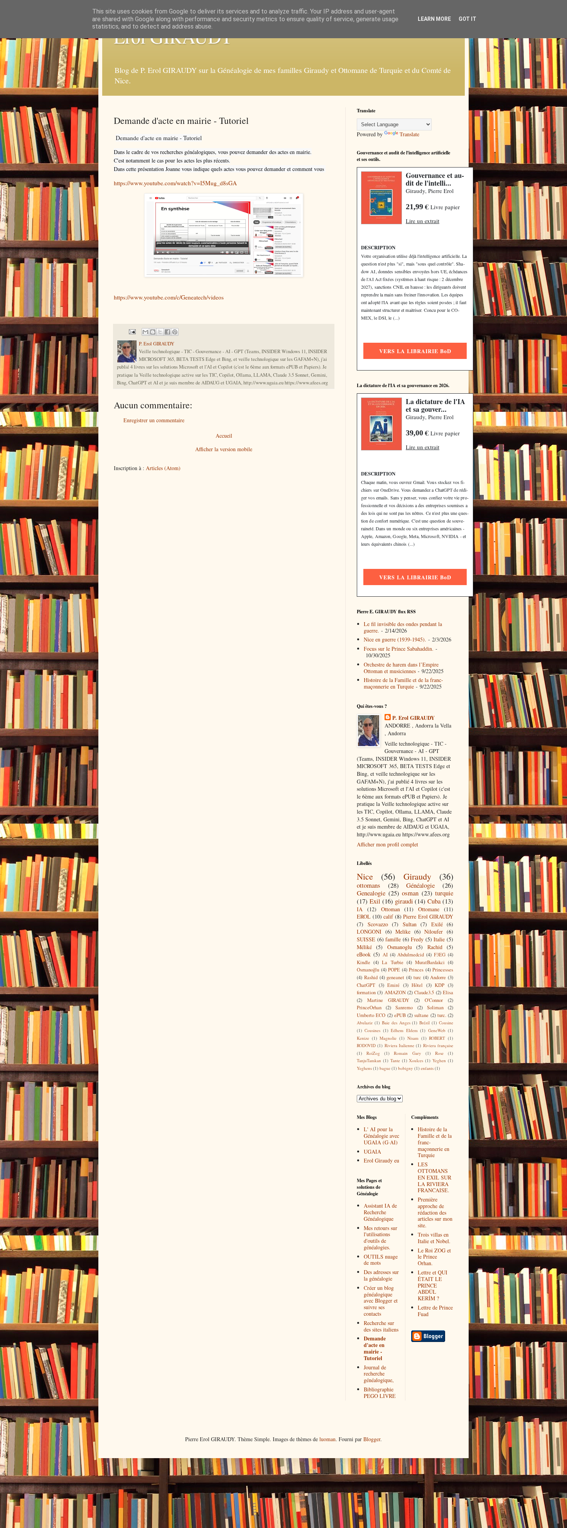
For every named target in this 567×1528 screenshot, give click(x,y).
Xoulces (416, 1060)
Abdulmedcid (410, 954)
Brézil (424, 1022)
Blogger (371, 1439)
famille (393, 939)
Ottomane (428, 909)
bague (385, 1068)
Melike (402, 931)
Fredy (417, 939)
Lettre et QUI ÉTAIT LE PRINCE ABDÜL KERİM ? (432, 1285)
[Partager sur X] (160, 332)
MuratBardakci (430, 962)
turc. (441, 1015)
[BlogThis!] (153, 332)
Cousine (446, 1022)
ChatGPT (366, 985)
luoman (327, 1439)
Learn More (434, 19)
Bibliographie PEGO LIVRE (380, 1392)
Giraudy (417, 876)
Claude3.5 (424, 992)
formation (366, 992)
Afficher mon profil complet (387, 844)
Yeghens (364, 1068)
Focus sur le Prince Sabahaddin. (399, 648)
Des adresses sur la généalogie (381, 1275)
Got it (467, 19)
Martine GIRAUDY (388, 1000)
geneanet (395, 977)
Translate (409, 134)
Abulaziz (365, 1022)
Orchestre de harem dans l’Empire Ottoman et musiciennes (401, 668)
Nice (365, 876)
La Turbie (392, 962)
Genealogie (371, 892)
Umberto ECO (371, 1015)
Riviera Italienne (399, 1045)
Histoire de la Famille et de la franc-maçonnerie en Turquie (403, 683)
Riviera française (438, 1045)
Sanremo (404, 1007)
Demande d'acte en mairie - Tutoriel (375, 1348)
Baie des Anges (396, 1022)
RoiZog (373, 1053)
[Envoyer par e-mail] (145, 332)
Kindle (363, 962)
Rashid (371, 977)
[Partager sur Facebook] (167, 332)
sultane (421, 1015)
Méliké (364, 947)
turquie (444, 892)
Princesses (442, 969)
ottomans (368, 885)
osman (410, 892)
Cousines (372, 1030)
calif (388, 916)
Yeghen (439, 1060)
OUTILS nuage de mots (381, 1260)
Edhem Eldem (404, 1030)
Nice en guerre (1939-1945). (395, 639)
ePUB (400, 1015)
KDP (439, 985)
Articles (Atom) (163, 468)
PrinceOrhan (369, 1007)
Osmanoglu (399, 947)
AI (385, 954)
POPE (394, 969)
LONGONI (369, 931)
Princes (416, 969)
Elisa (448, 992)
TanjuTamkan (369, 1060)
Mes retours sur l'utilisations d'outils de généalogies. (380, 1237)
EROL (364, 916)
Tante (395, 1060)
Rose (439, 1053)
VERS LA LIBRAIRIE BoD (415, 351)
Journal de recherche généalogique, (379, 1374)
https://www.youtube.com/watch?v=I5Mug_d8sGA (175, 183)
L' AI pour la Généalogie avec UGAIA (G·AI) (381, 1135)
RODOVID (366, 1045)
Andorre (438, 977)
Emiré (393, 985)
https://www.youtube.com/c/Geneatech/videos (169, 297)
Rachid (434, 947)
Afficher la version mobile (223, 449)
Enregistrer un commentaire (153, 420)
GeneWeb (437, 1030)
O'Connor (434, 1000)
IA (360, 909)
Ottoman (390, 909)
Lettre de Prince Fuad (435, 1311)
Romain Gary (407, 1053)
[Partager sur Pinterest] (175, 332)
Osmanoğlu (368, 969)
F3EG (440, 954)
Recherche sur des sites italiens (381, 1326)
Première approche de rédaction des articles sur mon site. (435, 1212)
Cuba (433, 901)
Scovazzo (378, 924)
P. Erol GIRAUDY (413, 718)
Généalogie (420, 885)
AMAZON (395, 992)
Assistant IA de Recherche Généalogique (380, 1212)
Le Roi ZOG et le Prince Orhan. (434, 1257)
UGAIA (372, 1151)
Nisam (412, 1038)
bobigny (405, 1068)
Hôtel (417, 985)
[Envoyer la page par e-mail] (132, 331)
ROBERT (437, 1038)
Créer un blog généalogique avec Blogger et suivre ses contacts (381, 1300)
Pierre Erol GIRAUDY (428, 916)
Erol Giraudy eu (381, 1160)
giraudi (404, 901)
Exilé (437, 924)
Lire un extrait (422, 221)
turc (417, 977)
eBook (364, 954)
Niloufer (433, 931)
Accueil (224, 435)
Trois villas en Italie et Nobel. (434, 1238)
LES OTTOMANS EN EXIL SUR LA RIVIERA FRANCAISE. (434, 1177)
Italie (439, 939)
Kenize (363, 1038)
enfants (427, 1068)
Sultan (410, 924)
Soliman (435, 1007)
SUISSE (366, 939)
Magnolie (388, 1038)
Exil (375, 901)
